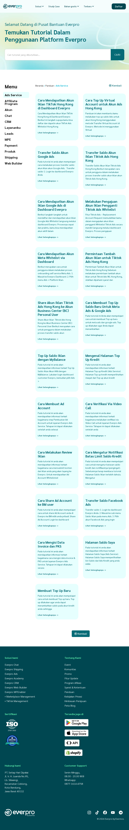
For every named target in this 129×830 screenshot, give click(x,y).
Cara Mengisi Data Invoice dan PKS (51, 544)
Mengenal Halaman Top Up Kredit (102, 357)
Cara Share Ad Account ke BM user (55, 502)
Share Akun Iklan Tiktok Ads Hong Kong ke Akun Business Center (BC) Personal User (55, 308)
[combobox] (58, 54)
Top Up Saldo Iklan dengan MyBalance (51, 357)
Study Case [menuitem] (54, 6)
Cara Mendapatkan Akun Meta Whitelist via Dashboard (56, 258)
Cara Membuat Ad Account (51, 406)
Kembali (117, 85)
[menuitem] (39, 6)
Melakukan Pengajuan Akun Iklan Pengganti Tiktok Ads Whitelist (101, 205)
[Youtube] (112, 812)
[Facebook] (105, 812)
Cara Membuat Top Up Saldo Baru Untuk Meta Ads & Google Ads (102, 306)
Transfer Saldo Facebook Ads (104, 502)
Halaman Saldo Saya (100, 542)
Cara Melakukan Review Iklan (55, 454)
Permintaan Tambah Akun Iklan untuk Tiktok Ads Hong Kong (103, 258)
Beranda (39, 85)
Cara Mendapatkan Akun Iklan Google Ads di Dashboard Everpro (56, 205)
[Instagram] (89, 812)
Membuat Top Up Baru (54, 590)
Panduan (49, 85)
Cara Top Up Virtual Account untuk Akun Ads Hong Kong (103, 104)
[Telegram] (120, 812)
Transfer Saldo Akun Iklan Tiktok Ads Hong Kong (101, 156)
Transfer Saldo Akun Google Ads (53, 154)
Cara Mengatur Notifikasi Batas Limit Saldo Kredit (104, 454)
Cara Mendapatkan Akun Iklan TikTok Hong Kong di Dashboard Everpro (56, 104)
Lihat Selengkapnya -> (48, 132)
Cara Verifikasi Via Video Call (103, 406)
